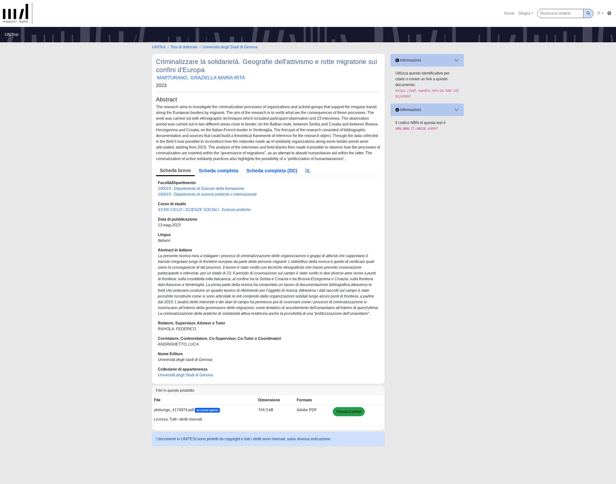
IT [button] (599, 13)
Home (509, 13)
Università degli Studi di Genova (229, 47)
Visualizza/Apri (349, 412)
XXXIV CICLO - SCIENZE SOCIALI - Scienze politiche (204, 210)
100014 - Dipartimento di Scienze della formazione (201, 188)
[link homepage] (17, 13)
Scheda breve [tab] (175, 170)
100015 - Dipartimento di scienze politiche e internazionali (207, 194)
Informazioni (410, 60)
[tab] (308, 171)
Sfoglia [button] (524, 13)
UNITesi (159, 47)
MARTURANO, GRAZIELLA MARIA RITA (201, 77)
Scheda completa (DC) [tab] (271, 170)
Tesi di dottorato (184, 47)
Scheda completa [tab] (218, 170)
